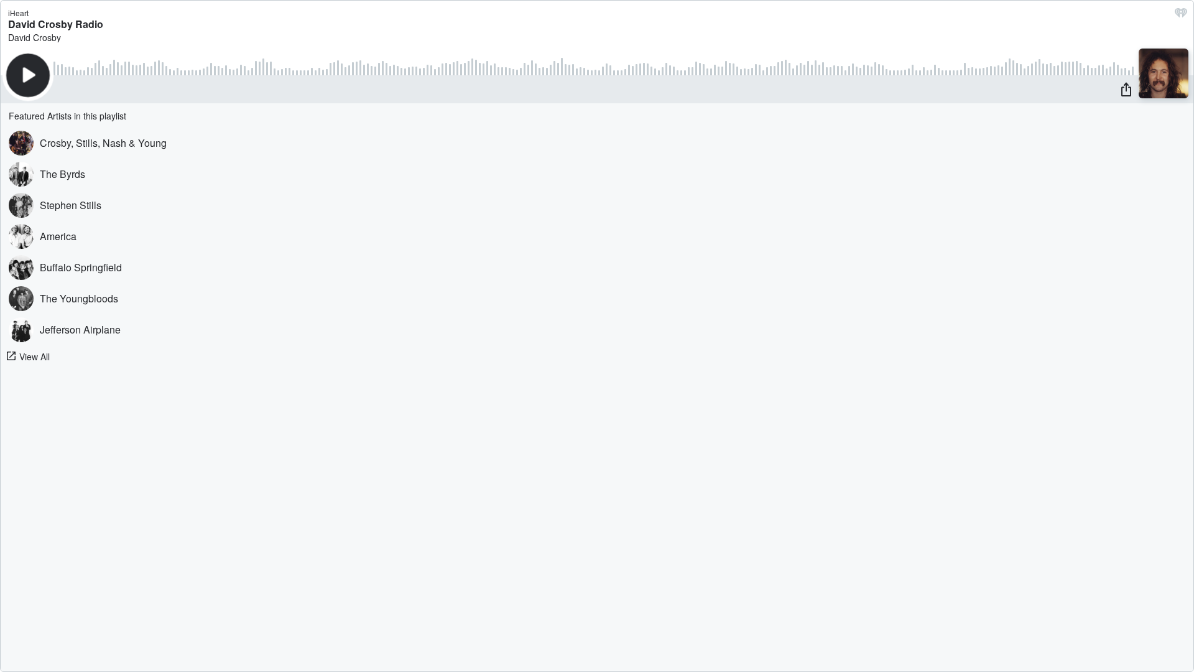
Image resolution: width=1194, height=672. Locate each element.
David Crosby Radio (55, 24)
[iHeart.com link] (1181, 15)
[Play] (27, 75)
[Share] (1126, 89)
